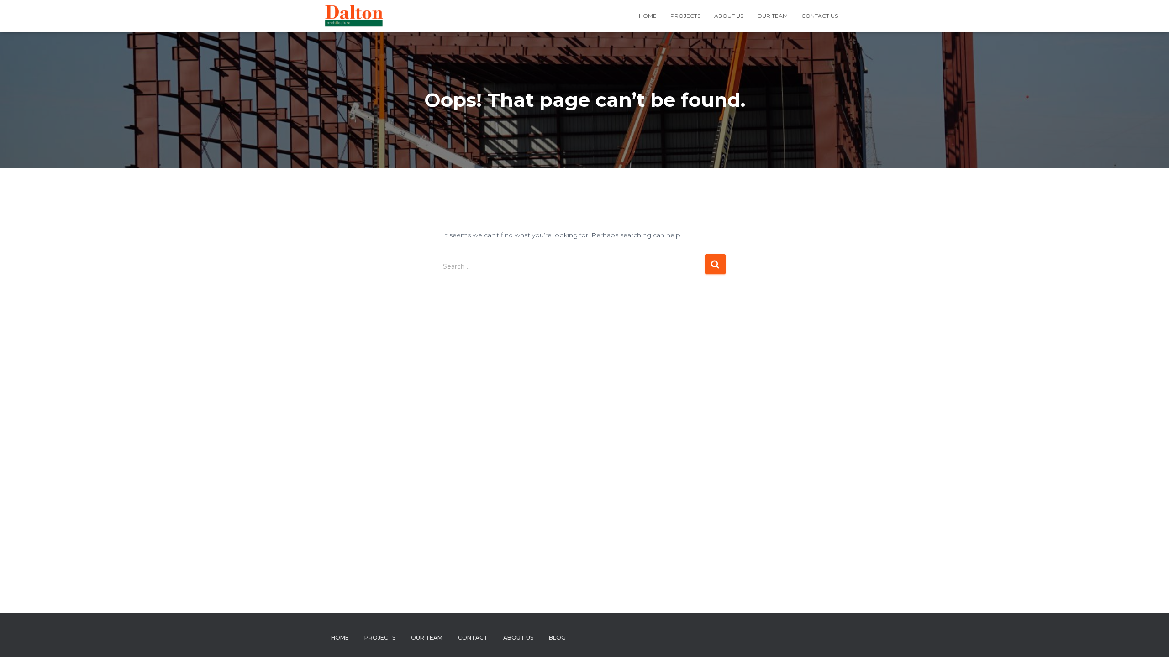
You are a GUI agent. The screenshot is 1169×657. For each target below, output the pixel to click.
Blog (557, 637)
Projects (685, 15)
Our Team (772, 15)
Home (648, 15)
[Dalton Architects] (353, 16)
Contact (473, 637)
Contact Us (819, 15)
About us (728, 15)
